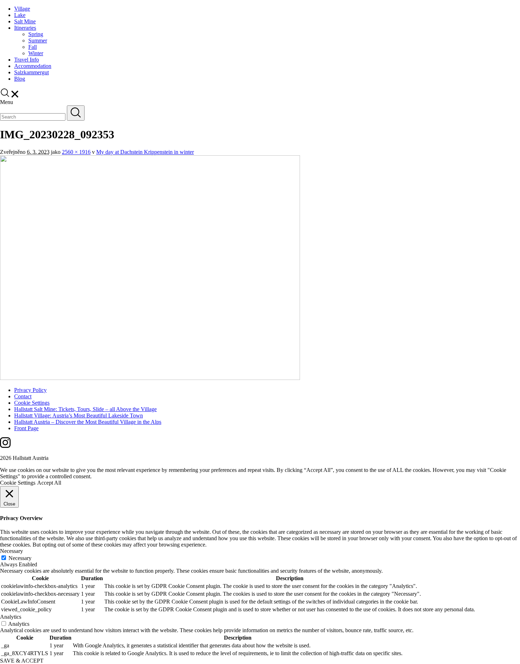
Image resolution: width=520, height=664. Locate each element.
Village (22, 9)
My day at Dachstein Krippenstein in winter (145, 152)
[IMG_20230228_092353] (150, 378)
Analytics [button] (10, 617)
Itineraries (25, 28)
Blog (19, 79)
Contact (22, 396)
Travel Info (26, 60)
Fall (32, 47)
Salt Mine (25, 21)
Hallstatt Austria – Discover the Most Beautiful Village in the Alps (87, 422)
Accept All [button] (49, 483)
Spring (35, 34)
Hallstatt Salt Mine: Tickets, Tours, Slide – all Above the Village (85, 409)
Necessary (19, 558)
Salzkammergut (31, 72)
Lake (19, 15)
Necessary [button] (11, 551)
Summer (37, 40)
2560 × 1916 (76, 152)
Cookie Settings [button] (17, 483)
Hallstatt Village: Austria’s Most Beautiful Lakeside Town (78, 415)
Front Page (26, 428)
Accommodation (32, 66)
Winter (35, 53)
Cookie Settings (32, 403)
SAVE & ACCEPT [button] (22, 661)
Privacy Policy (30, 390)
